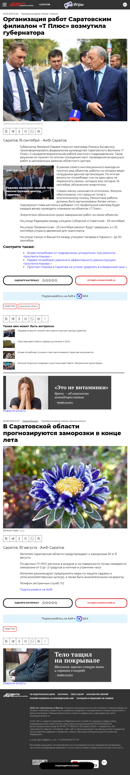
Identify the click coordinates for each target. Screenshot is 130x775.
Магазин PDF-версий (97, 694)
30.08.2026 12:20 (11, 421)
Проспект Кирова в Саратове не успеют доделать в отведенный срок (76, 267)
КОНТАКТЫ (63, 694)
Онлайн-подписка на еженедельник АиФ (52, 698)
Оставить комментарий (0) (101, 280)
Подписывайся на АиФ (36, 589)
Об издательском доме (42, 694)
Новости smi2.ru (14, 410)
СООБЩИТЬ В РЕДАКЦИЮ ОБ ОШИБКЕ (95, 698)
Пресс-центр (77, 694)
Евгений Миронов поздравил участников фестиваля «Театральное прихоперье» (60, 363)
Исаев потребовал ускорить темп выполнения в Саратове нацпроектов (55, 352)
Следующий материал (67, 766)
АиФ (22, 530)
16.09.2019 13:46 (10, 14)
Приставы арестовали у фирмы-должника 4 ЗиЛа (44, 341)
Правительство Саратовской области (23, 123)
